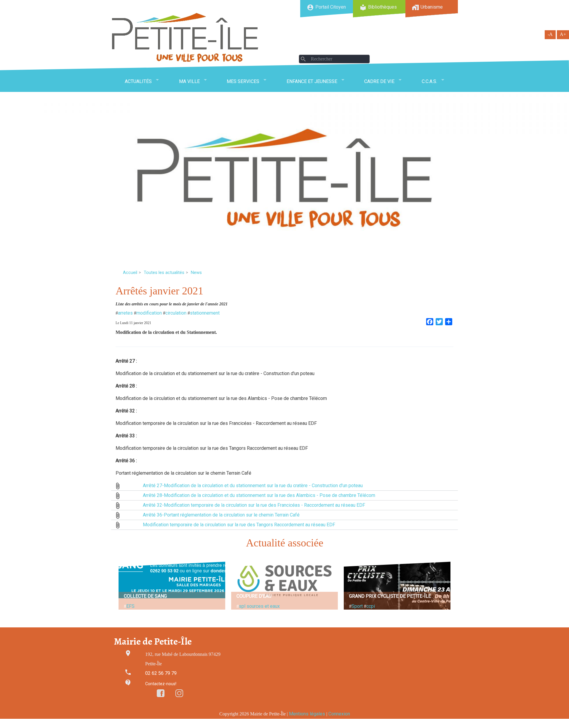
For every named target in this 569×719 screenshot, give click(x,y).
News (196, 272)
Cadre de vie (379, 81)
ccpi (370, 606)
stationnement (205, 313)
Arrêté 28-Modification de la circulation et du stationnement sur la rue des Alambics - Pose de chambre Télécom (259, 495)
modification (149, 313)
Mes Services (243, 81)
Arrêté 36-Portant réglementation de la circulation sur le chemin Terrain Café (221, 515)
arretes (125, 313)
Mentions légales (307, 714)
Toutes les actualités (164, 272)
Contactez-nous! (160, 683)
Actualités (138, 81)
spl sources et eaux (259, 606)
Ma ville (189, 81)
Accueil (130, 272)
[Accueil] (185, 37)
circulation (175, 313)
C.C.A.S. (429, 81)
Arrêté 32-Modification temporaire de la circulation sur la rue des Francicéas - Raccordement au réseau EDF (254, 505)
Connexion (339, 714)
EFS (130, 606)
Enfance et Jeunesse (312, 81)
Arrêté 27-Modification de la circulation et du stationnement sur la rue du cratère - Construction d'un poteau (253, 485)
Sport (357, 606)
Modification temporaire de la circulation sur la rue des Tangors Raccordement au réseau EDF (239, 524)
